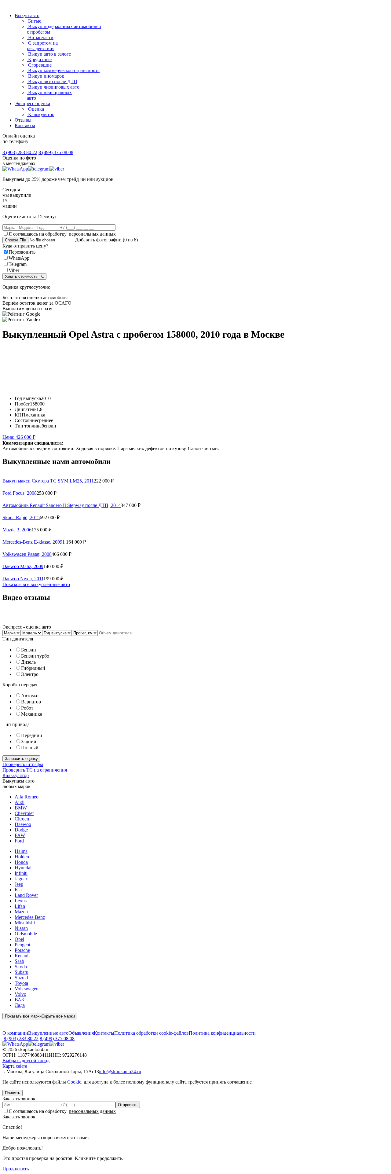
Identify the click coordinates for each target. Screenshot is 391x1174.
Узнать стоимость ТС (24, 276)
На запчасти (40, 37)
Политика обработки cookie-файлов (151, 1033)
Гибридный (33, 668)
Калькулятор (40, 114)
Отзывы (23, 120)
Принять (12, 1093)
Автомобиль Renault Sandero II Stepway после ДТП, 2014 (61, 505)
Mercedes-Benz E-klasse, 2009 (32, 542)
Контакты (25, 125)
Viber (14, 270)
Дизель (28, 662)
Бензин (28, 649)
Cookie (74, 1081)
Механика (31, 714)
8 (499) (55, 152)
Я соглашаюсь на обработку (62, 234)
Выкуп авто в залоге (49, 54)
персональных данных (92, 234)
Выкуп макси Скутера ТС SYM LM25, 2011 (48, 480)
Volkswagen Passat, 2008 (27, 554)
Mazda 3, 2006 (16, 529)
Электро (29, 674)
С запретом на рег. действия (42, 45)
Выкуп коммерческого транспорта (63, 70)
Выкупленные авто (48, 1033)
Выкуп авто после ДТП (52, 81)
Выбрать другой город (25, 1060)
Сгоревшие (39, 65)
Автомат (30, 695)
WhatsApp (19, 258)
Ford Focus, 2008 (19, 493)
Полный (29, 747)
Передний (31, 735)
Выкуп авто (27, 15)
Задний (28, 741)
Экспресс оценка (32, 103)
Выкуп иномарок (45, 76)
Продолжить (15, 1168)
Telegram (18, 264)
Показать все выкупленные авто (36, 584)
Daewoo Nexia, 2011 (22, 578)
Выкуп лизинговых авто (53, 87)
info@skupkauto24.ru (120, 1071)
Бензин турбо (35, 656)
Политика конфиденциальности (222, 1033)
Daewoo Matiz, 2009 (22, 566)
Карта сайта (14, 1066)
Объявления (81, 1033)
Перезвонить (22, 252)
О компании (15, 1033)
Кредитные (39, 59)
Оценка (35, 109)
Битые (34, 21)
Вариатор (31, 701)
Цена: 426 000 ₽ (18, 437)
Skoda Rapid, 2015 (21, 517)
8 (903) (19, 152)
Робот (27, 707)
